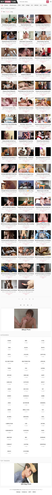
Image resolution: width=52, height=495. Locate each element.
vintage (27, 5)
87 (24, 305)
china (19, 5)
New (4, 11)
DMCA (34, 491)
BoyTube (8, 2)
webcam (36, 5)
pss (41, 5)
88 (27, 305)
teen (23, 5)
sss (32, 5)
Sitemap (18, 491)
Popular (7, 11)
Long (11, 11)
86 (20, 305)
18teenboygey (13, 5)
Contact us (24, 491)
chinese (6, 5)
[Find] (47, 1)
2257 (30, 491)
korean (45, 5)
